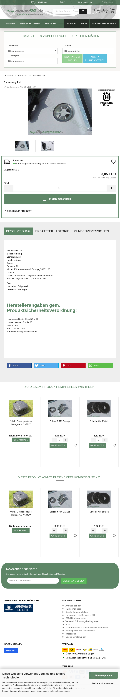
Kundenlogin (86, 2)
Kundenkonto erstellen (76, 612)
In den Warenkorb (60, 198)
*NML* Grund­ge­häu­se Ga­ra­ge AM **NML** (21, 423)
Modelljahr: (14, 55)
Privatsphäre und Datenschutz (80, 630)
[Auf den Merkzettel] (75, 445)
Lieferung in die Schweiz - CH (80, 615)
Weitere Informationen (103, 683)
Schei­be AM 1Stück (99, 421)
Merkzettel (108, 2)
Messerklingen (30, 23)
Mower (10, 23)
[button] (19, 365)
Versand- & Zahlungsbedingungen (82, 621)
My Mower (42, 2)
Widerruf (10, 650)
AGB (67, 624)
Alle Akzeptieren (103, 675)
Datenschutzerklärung (60, 691)
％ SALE (71, 23)
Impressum (71, 633)
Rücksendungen (73, 609)
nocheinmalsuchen (72, 59)
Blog (83, 23)
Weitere (50, 23)
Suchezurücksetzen (95, 59)
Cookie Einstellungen (75, 637)
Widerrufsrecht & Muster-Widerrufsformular (86, 627)
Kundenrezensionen (91, 231)
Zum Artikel (21, 440)
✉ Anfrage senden (104, 23)
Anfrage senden (73, 605)
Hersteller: (14, 45)
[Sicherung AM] (60, 111)
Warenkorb (58, 445)
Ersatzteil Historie (52, 231)
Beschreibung (18, 231)
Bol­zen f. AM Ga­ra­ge (60, 421)
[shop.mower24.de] (25, 12)
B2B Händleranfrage (75, 618)
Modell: (68, 45)
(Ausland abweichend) (58, 164)
